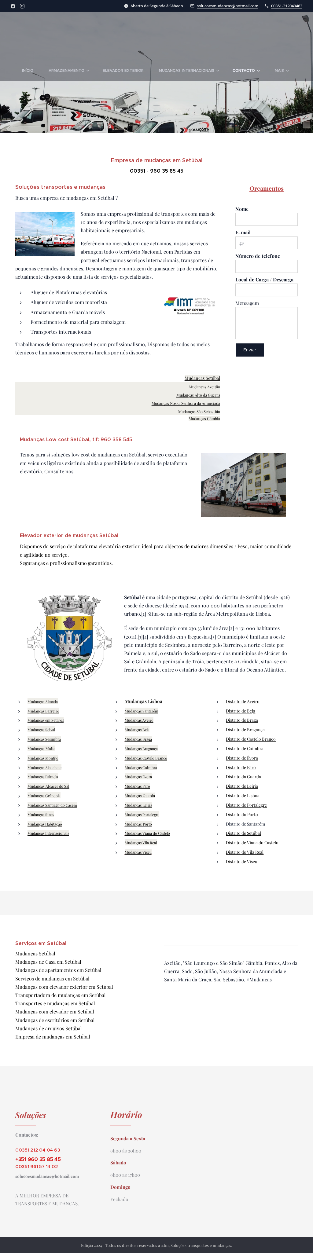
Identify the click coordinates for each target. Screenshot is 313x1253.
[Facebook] (13, 6)
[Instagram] (22, 6)
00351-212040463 (286, 6)
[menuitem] (31, 70)
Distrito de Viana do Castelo (252, 842)
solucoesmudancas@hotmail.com (227, 6)
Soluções (30, 1114)
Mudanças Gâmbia (204, 418)
